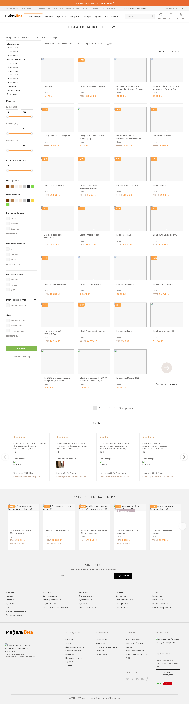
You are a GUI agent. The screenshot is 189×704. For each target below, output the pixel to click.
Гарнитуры (157, 596)
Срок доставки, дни (16, 160)
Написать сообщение (168, 673)
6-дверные (13, 82)
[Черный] (28, 186)
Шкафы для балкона (64, 44)
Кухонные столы (160, 603)
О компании (40, 8)
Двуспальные (49, 603)
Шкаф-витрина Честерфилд (26, 476)
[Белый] (16, 186)
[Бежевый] (20, 186)
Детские (83, 603)
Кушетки (10, 603)
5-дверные (13, 78)
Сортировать (173, 51)
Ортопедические (14, 615)
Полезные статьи (97, 8)
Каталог (69, 639)
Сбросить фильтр (21, 356)
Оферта (69, 661)
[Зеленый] (32, 186)
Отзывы (69, 665)
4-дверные (13, 55)
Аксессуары (14, 90)
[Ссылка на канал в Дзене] (142, 679)
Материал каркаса (15, 243)
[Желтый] (32, 200)
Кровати (61, 16)
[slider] (8, 117)
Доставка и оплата (55, 8)
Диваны (49, 16)
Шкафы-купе (13, 44)
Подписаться (123, 576)
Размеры (10, 101)
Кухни (98, 16)
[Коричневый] (12, 186)
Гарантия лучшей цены (107, 646)
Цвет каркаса (13, 194)
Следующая (126, 408)
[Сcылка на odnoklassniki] (132, 679)
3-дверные (13, 51)
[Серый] (24, 186)
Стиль (9, 315)
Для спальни (122, 607)
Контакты (111, 8)
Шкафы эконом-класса (92, 44)
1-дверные (13, 63)
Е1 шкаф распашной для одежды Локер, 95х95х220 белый (157, 476)
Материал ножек (14, 274)
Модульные (157, 599)
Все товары (35, 16)
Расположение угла (16, 299)
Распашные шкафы (16, 59)
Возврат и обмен (72, 8)
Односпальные (50, 596)
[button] (93, 81)
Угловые (12, 86)
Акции (84, 8)
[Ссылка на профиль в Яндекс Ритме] (147, 679)
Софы (8, 607)
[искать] (152, 16)
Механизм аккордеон (16, 611)
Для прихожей (122, 603)
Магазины (100, 643)
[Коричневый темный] (8, 186)
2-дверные (13, 47)
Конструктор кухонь (161, 607)
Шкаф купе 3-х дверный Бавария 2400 (71, 476)
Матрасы (74, 16)
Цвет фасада (12, 180)
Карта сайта (101, 654)
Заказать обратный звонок (134, 8)
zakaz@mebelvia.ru (135, 650)
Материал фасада (15, 213)
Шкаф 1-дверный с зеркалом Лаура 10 (116, 476)
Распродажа (111, 16)
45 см (78, 44)
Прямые (9, 596)
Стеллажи (12, 94)
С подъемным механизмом (55, 607)
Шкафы (87, 16)
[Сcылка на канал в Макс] (137, 679)
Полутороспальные (52, 599)
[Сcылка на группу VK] (127, 679)
